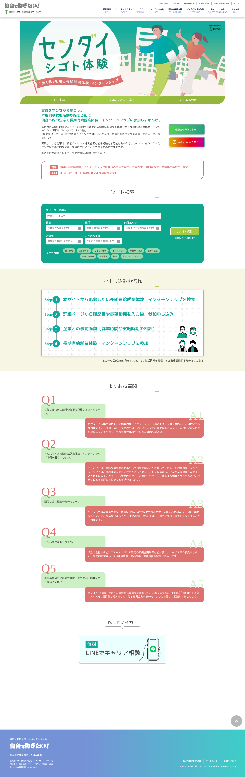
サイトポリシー (213, 760)
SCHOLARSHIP (175, 10)
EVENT (124, 10)
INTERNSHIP (195, 10)
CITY (156, 10)
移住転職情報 (189, 3)
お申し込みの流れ (122, 100)
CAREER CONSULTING (217, 10)
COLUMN (140, 10)
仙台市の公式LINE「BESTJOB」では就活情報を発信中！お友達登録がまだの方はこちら (153, 360)
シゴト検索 (57, 100)
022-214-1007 (24, 763)
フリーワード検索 (56, 210)
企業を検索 (163, 3)
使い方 (236, 3)
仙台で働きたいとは (192, 760)
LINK (235, 10)
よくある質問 (188, 100)
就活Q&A (176, 3)
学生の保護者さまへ (221, 3)
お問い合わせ (230, 760)
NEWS (107, 10)
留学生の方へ (204, 3)
